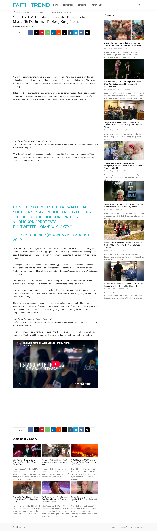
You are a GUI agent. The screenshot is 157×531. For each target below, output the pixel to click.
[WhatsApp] (47, 32)
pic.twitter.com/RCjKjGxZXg (42, 226)
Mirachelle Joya (110, 130)
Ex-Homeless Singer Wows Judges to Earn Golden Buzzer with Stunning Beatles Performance (55, 499)
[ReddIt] (58, 32)
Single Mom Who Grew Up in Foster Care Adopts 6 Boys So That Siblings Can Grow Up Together (123, 124)
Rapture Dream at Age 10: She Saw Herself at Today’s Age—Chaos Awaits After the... (84, 499)
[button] (139, 5)
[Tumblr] (70, 32)
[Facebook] (30, 32)
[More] (92, 32)
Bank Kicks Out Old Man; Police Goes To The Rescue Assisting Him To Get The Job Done (123, 284)
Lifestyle (16, 12)
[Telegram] (75, 32)
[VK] (81, 32)
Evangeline (108, 250)
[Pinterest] (41, 32)
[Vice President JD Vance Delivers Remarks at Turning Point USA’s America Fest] (27, 450)
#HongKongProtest (59, 217)
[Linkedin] (53, 32)
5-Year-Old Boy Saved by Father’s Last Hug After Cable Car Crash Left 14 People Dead (122, 44)
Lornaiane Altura (110, 48)
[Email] (64, 32)
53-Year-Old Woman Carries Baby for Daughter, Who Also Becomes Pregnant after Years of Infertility (123, 165)
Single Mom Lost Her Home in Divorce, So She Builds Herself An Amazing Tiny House (123, 205)
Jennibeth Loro (109, 289)
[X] (36, 32)
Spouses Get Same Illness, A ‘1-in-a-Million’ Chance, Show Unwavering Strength (26, 499)
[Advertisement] (55, 57)
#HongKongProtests (34, 222)
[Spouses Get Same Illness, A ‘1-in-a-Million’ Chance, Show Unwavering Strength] (27, 487)
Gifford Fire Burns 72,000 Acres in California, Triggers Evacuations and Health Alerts (83, 462)
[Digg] (87, 32)
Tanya (17, 26)
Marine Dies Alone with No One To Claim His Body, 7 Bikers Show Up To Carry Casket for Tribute (123, 245)
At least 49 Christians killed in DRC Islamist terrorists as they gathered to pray (54, 462)
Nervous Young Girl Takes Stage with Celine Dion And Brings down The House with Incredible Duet (122, 83)
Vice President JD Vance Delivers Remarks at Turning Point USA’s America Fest (24, 462)
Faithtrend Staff (110, 89)
